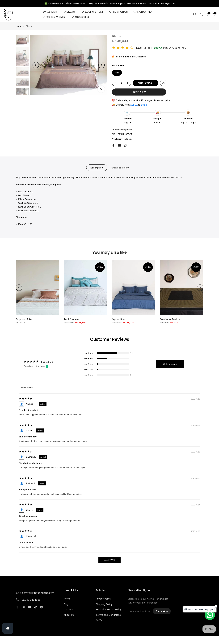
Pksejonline (126, 129)
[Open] (7, 628)
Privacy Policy (103, 598)
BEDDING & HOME (94, 11)
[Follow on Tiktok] (35, 607)
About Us (69, 614)
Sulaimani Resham (170, 319)
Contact (68, 609)
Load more (109, 559)
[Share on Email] (119, 145)
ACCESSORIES (82, 17)
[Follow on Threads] (41, 607)
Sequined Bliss (24, 319)
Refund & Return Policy (108, 609)
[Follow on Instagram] (23, 607)
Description (96, 167)
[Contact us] (210, 615)
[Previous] (36, 65)
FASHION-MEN (144, 11)
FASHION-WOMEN (55, 17)
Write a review (170, 364)
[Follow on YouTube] (29, 607)
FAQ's (99, 620)
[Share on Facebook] (113, 145)
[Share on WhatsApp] (125, 145)
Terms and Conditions (108, 614)
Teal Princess (71, 319)
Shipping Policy (120, 167)
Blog (66, 604)
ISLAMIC (71, 11)
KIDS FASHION (120, 11)
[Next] (101, 65)
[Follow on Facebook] (17, 607)
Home (18, 26)
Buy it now (139, 92)
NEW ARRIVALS (49, 11)
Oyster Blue (118, 319)
